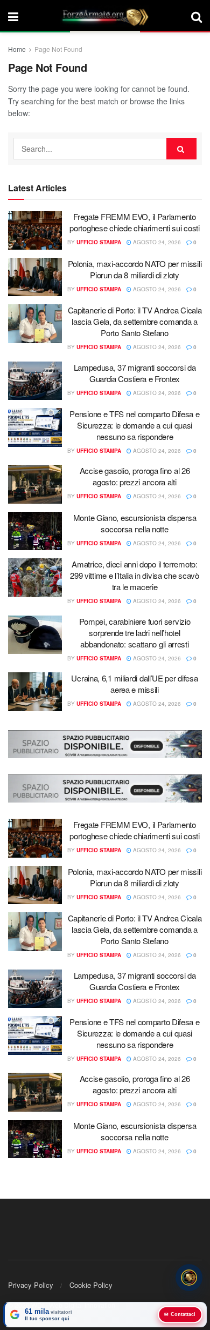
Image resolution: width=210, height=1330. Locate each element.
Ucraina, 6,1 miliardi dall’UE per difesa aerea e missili (134, 683)
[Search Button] (196, 16)
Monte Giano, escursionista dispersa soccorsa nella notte (135, 523)
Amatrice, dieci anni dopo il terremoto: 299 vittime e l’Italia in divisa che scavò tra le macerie (134, 575)
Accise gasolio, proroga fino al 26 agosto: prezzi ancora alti (135, 476)
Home (17, 49)
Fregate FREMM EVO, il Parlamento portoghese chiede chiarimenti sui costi (134, 222)
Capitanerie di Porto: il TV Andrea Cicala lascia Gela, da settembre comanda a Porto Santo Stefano (135, 321)
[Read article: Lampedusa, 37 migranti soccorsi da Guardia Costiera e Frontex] (35, 381)
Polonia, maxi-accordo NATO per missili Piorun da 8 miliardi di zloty (135, 269)
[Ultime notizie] (189, 1278)
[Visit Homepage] (105, 16)
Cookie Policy (91, 1285)
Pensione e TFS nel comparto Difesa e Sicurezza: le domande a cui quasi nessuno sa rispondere (134, 425)
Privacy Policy (30, 1285)
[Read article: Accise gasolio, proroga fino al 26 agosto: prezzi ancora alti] (35, 484)
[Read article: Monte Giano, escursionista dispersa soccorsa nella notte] (35, 531)
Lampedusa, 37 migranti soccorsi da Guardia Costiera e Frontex (135, 373)
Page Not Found (58, 49)
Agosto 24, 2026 (156, 242)
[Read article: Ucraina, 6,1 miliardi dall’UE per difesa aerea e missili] (35, 691)
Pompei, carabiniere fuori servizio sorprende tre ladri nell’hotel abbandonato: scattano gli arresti (135, 633)
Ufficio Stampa (98, 242)
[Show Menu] (13, 16)
